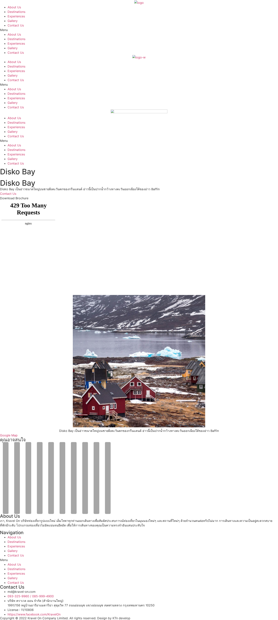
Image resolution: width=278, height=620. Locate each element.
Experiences (16, 16)
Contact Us (16, 25)
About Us (14, 7)
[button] (139, 30)
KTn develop (121, 618)
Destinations (16, 12)
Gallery (13, 21)
